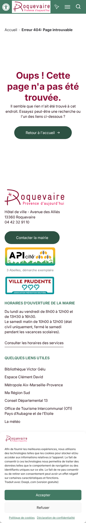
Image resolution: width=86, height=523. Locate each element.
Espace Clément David (24, 377)
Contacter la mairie (32, 237)
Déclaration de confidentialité (56, 517)
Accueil (11, 29)
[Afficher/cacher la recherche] (78, 7)
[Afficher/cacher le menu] (67, 6)
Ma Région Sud (17, 392)
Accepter (43, 495)
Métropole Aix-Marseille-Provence (34, 385)
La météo (12, 421)
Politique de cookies (22, 517)
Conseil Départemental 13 (26, 400)
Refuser (43, 507)
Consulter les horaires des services (34, 343)
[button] (6, 7)
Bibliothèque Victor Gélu (25, 369)
